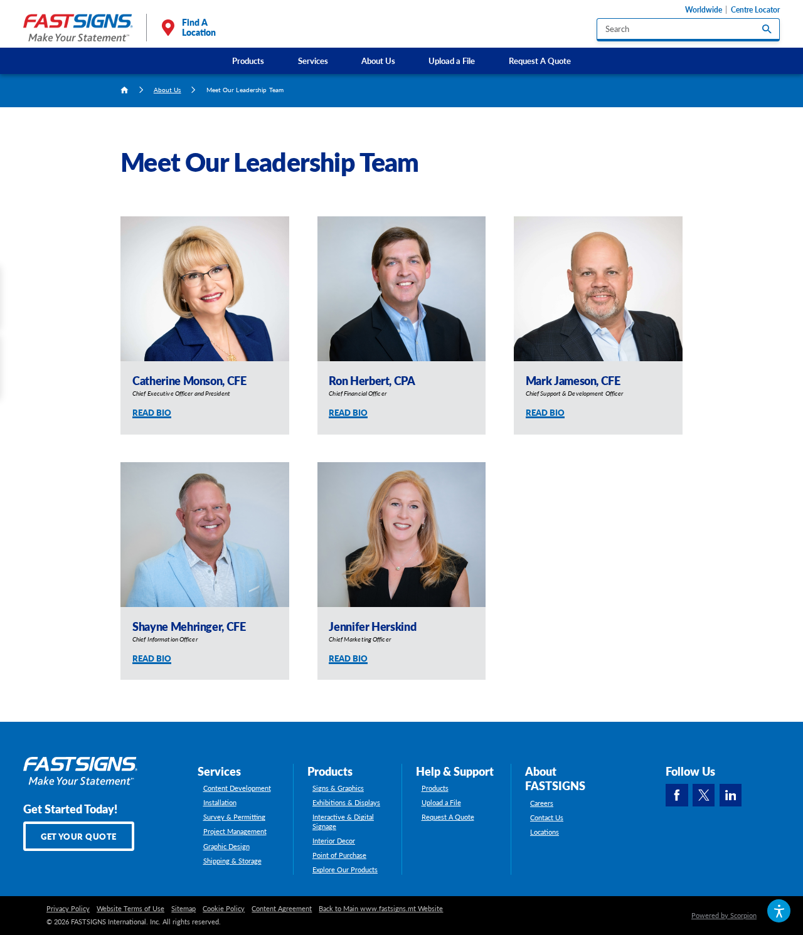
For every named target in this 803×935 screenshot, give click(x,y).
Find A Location (199, 27)
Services (313, 60)
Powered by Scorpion (724, 915)
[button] (778, 910)
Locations (544, 832)
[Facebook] (677, 795)
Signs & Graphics (338, 788)
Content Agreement (282, 908)
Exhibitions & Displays (346, 802)
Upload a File (451, 60)
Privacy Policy (68, 908)
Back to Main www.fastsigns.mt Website (381, 908)
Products (248, 60)
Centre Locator (755, 10)
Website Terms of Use (130, 908)
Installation (220, 802)
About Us (378, 60)
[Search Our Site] (767, 28)
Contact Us (546, 817)
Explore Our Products (345, 869)
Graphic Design (226, 846)
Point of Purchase (339, 855)
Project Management (235, 831)
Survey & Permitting (234, 817)
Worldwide (703, 10)
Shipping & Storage (232, 861)
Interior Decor (333, 841)
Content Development (237, 788)
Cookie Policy (224, 908)
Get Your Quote (79, 836)
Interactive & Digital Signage (343, 822)
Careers (541, 803)
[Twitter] (704, 795)
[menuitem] (248, 60)
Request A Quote (540, 60)
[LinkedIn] (731, 795)
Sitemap (183, 908)
